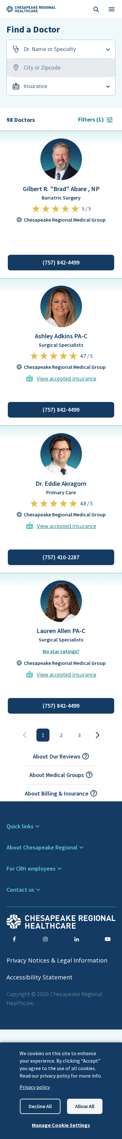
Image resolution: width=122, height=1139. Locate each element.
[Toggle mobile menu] (111, 9)
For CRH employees (31, 868)
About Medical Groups (56, 775)
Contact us (20, 889)
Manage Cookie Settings (61, 1125)
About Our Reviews (56, 756)
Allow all (84, 1106)
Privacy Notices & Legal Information (57, 960)
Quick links (20, 826)
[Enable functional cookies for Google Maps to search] (61, 67)
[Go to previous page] (25, 735)
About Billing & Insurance (56, 793)
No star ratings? (61, 651)
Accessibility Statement (40, 977)
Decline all (40, 1106)
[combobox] (61, 49)
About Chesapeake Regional (42, 847)
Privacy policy (35, 1087)
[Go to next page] (97, 735)
